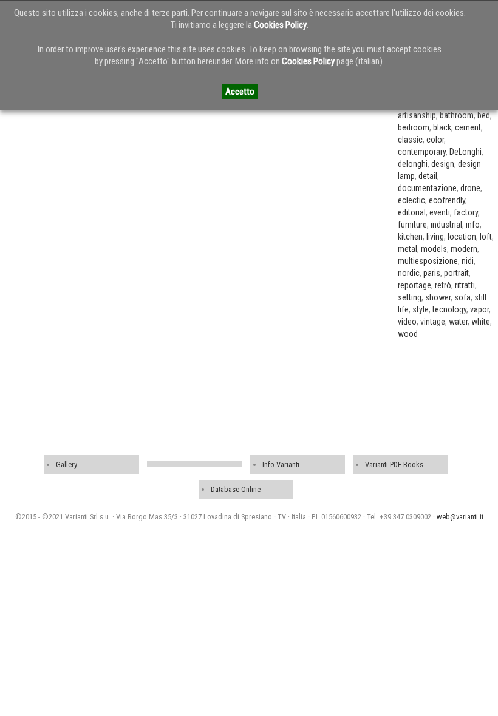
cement (468, 127)
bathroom (457, 115)
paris (431, 273)
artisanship (417, 115)
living (435, 236)
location (462, 236)
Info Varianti (280, 464)
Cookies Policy (280, 24)
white (480, 321)
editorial (412, 212)
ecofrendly (447, 200)
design (442, 164)
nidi (468, 261)
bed (483, 115)
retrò (443, 285)
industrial (446, 224)
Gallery (66, 464)
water (458, 321)
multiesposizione (428, 261)
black (442, 127)
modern (464, 249)
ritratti (465, 285)
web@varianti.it (460, 516)
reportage (414, 285)
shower (438, 297)
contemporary (422, 152)
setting (409, 297)
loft (486, 236)
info (473, 224)
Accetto (239, 91)
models (434, 249)
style (420, 309)
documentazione (427, 188)
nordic (409, 273)
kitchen (410, 236)
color (435, 139)
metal (407, 249)
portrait (456, 273)
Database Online (236, 489)
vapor (479, 309)
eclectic (411, 200)
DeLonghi (465, 152)
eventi (439, 212)
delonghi (413, 164)
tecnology (449, 309)
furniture (412, 224)
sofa (462, 297)
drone (470, 188)
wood (408, 334)
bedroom (413, 127)
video (407, 321)
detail (427, 176)
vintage (432, 321)
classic (410, 139)
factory (466, 212)
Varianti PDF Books (394, 464)
